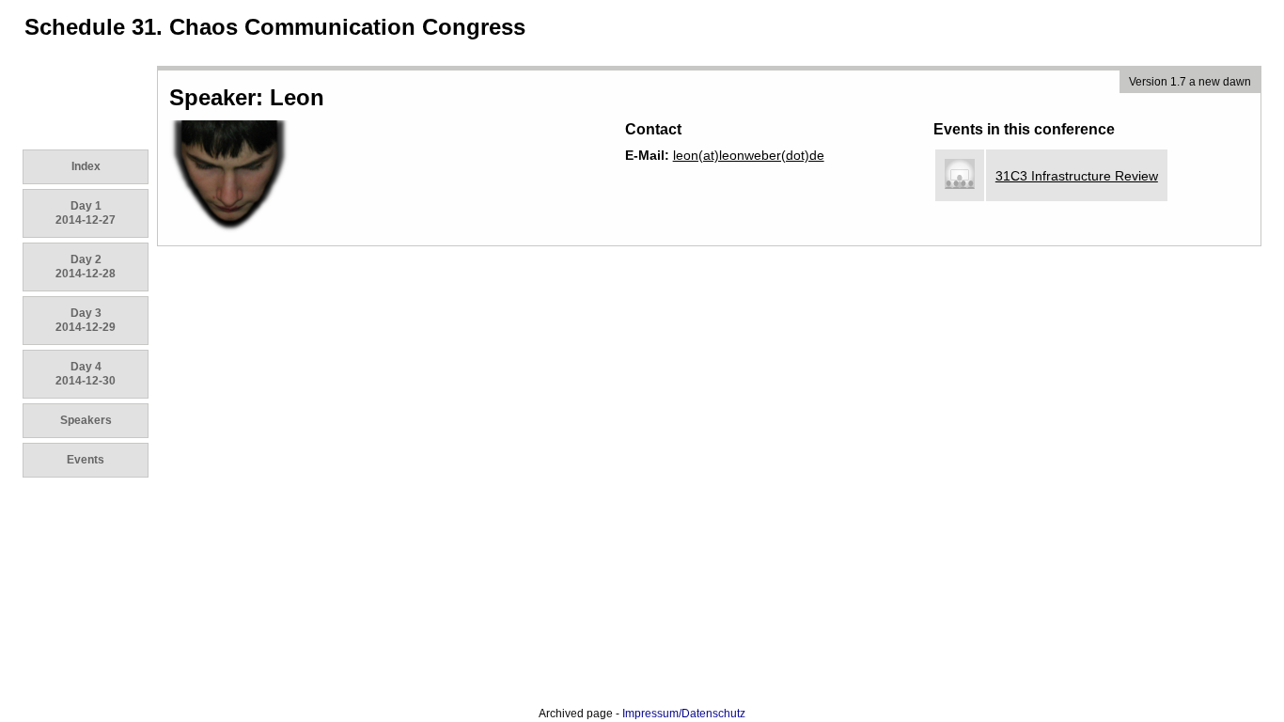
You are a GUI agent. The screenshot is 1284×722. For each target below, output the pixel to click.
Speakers (86, 420)
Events (85, 459)
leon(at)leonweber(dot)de (748, 155)
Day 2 (85, 266)
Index (86, 166)
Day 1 (85, 213)
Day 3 (85, 320)
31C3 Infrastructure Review (1076, 175)
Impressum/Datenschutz (683, 713)
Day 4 (85, 373)
